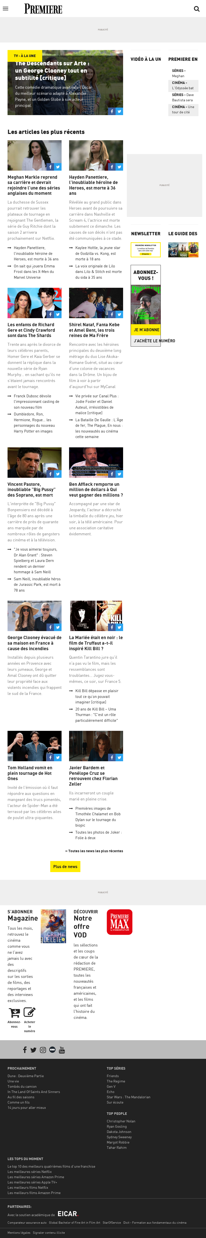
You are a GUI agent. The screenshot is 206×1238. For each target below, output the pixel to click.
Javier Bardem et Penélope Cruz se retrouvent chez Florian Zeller (93, 776)
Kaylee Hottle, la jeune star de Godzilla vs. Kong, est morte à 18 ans (97, 253)
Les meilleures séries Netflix (30, 1171)
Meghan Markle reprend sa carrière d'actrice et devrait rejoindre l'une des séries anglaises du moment (182, 74)
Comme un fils (19, 1102)
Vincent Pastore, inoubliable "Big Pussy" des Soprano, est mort (32, 490)
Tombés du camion (22, 1086)
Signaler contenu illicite (49, 1232)
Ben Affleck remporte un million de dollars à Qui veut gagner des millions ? (96, 490)
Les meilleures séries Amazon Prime (36, 1177)
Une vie (13, 1081)
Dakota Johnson (119, 1131)
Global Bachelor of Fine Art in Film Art (74, 1222)
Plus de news (65, 866)
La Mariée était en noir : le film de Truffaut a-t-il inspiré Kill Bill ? (96, 643)
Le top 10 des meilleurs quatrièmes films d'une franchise (51, 1166)
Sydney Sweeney (119, 1137)
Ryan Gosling (117, 1126)
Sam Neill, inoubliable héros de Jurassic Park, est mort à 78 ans (37, 585)
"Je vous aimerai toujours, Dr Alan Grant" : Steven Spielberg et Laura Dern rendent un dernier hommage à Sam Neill (35, 560)
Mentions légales (19, 1232)
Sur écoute (115, 1102)
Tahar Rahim (117, 1147)
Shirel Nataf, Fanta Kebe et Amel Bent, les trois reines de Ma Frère (94, 330)
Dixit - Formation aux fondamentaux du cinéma (154, 1222)
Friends (113, 1076)
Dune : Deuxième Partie (26, 1076)
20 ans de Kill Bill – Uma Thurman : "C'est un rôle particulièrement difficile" (96, 715)
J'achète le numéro (147, 340)
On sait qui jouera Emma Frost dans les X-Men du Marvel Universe (34, 272)
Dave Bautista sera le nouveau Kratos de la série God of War (183, 98)
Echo (110, 1091)
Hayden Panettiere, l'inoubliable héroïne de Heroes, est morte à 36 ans (36, 253)
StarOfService (112, 1222)
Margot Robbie (118, 1142)
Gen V (111, 1086)
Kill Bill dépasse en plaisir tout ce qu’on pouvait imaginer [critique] (96, 696)
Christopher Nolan (121, 1121)
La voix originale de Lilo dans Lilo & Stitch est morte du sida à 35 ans (98, 272)
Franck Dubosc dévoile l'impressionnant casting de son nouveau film (36, 402)
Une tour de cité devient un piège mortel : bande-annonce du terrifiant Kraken (183, 110)
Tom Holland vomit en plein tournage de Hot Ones (30, 773)
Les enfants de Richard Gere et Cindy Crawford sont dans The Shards (31, 330)
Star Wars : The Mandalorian (128, 1097)
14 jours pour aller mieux (27, 1107)
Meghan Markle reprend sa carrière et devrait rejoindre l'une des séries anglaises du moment (34, 185)
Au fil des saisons (21, 1097)
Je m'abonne (147, 329)
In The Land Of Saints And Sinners (34, 1091)
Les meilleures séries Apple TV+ (32, 1182)
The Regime (116, 1081)
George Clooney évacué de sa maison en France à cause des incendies (35, 643)
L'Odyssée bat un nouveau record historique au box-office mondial (183, 86)
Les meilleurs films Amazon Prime (34, 1193)
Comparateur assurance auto (27, 1222)
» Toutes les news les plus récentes (94, 851)
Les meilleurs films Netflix (28, 1187)
